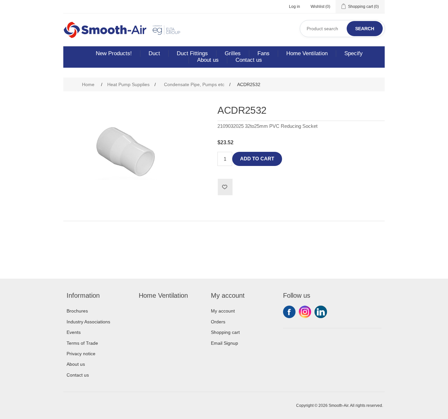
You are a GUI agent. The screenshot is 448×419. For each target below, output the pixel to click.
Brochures (77, 311)
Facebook (289, 312)
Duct (154, 53)
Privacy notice (81, 353)
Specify (353, 53)
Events (74, 332)
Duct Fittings (192, 53)
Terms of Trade (82, 343)
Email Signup (224, 343)
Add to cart (257, 158)
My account (223, 311)
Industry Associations (88, 321)
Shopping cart (225, 332)
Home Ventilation (307, 53)
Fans (263, 53)
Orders (218, 321)
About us (208, 60)
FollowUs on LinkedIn (321, 312)
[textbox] (342, 28)
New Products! (114, 53)
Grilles (233, 53)
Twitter (305, 312)
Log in (294, 6)
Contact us (248, 60)
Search (364, 28)
